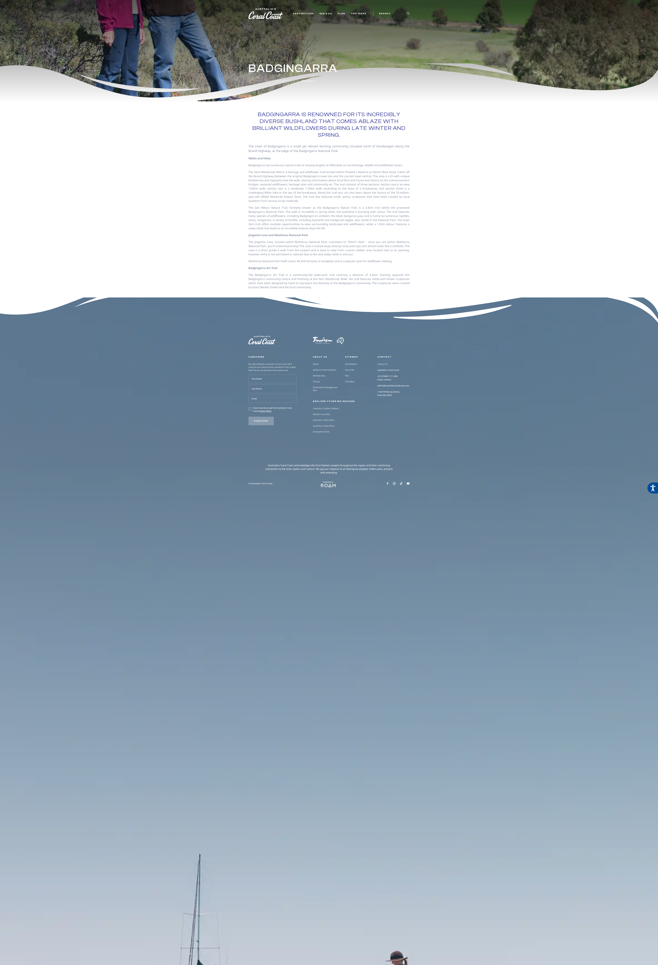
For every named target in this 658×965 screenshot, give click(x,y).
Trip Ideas (358, 13)
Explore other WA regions (334, 401)
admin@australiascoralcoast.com (393, 385)
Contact (384, 357)
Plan (341, 13)
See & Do (325, 13)
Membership (319, 375)
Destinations (303, 13)
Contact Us (382, 364)
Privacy (316, 381)
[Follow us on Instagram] (394, 483)
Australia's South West (323, 425)
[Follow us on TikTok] (401, 483)
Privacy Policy (265, 411)
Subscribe (261, 420)
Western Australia (321, 414)
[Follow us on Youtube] (408, 483)
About (316, 364)
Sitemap (351, 357)
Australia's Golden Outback (326, 408)
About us (320, 357)
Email (254, 398)
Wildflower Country (285, 80)
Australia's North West (323, 420)
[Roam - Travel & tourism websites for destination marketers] (328, 485)
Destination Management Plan (325, 389)
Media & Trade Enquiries (324, 369)
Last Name (257, 388)
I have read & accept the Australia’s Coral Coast (272, 409)
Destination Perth (321, 431)
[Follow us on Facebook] (387, 483)
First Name (257, 378)
